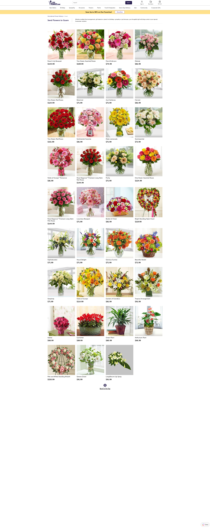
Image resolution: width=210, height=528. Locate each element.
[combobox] (98, 2)
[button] (53, 8)
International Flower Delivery (55, 16)
